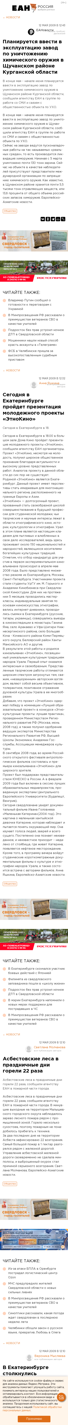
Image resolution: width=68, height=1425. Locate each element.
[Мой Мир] (58, 219)
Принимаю (34, 1419)
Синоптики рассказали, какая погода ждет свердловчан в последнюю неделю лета (36, 1317)
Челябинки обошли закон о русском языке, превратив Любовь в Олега (35, 1330)
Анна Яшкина (49, 383)
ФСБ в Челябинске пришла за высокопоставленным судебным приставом (32, 355)
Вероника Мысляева (49, 1356)
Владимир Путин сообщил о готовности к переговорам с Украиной (29, 304)
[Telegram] (53, 219)
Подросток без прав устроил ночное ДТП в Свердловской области (36, 332)
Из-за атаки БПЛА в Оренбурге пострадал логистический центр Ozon (32, 1273)
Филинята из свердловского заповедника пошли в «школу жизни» (36, 981)
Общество (10, 211)
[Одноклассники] (48, 219)
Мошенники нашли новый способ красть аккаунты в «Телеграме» (33, 342)
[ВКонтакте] (43, 219)
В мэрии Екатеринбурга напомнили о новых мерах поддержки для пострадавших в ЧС (36, 1004)
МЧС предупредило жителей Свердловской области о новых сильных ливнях (32, 1288)
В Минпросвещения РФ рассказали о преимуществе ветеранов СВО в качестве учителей (36, 319)
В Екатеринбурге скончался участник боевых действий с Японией (36, 971)
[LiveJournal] (63, 219)
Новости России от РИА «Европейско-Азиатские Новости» (24, 8)
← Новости (11, 17)
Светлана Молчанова (49, 1047)
